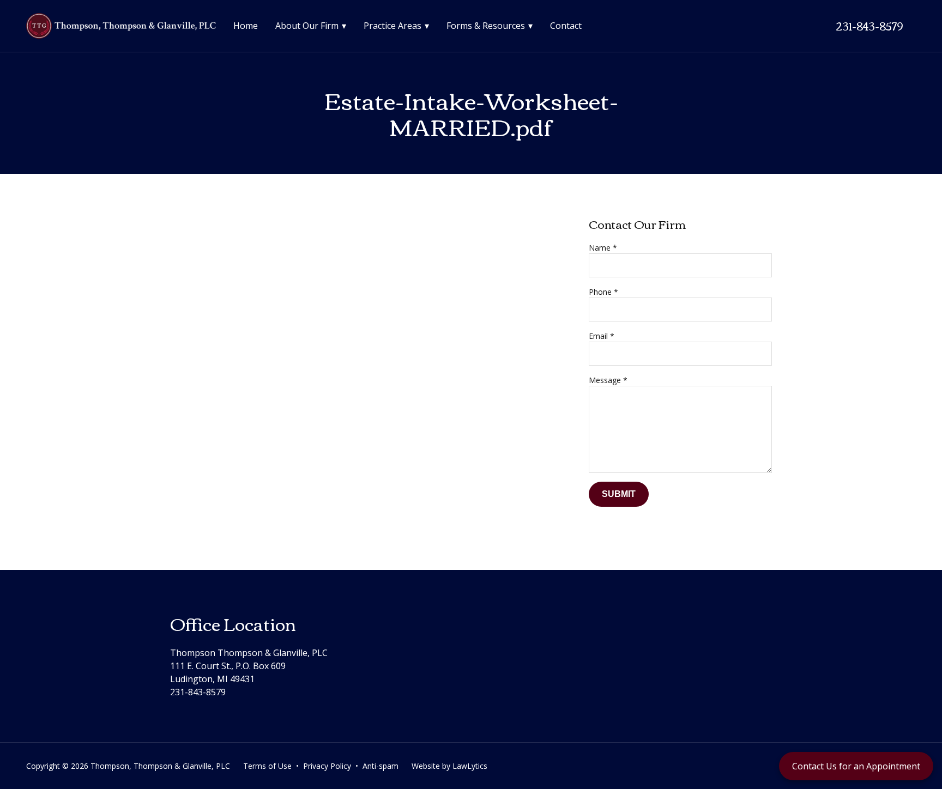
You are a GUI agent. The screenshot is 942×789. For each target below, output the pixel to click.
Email (601, 336)
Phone (603, 292)
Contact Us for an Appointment (856, 766)
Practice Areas (392, 26)
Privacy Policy (327, 766)
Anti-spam (380, 766)
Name (603, 247)
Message (608, 380)
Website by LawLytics (449, 766)
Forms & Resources (485, 26)
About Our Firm (307, 26)
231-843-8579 (869, 25)
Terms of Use (267, 766)
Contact (566, 26)
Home (245, 26)
